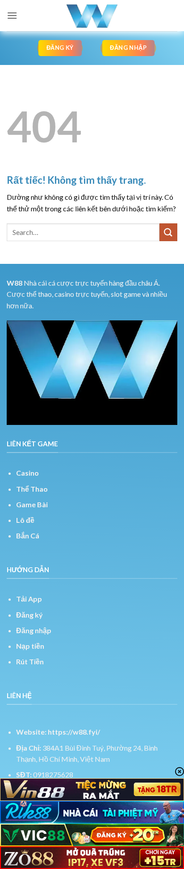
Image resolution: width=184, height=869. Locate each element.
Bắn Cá (27, 535)
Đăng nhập (33, 630)
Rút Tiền (30, 661)
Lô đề (25, 520)
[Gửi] (168, 232)
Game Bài (32, 504)
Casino (27, 473)
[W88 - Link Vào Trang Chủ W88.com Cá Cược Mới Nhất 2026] (92, 15)
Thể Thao (32, 489)
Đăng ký (29, 614)
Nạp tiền (30, 646)
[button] (12, 15)
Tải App (29, 598)
